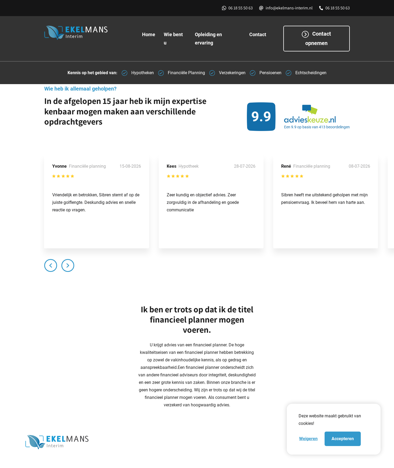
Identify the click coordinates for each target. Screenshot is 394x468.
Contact (257, 34)
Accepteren (343, 438)
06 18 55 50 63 (240, 8)
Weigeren (308, 438)
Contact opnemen (318, 38)
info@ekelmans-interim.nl (289, 8)
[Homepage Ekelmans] (87, 33)
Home (148, 34)
